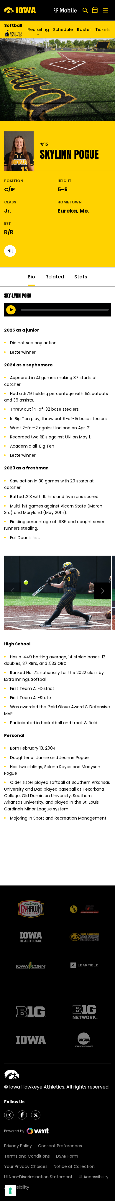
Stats (80, 276)
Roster (84, 29)
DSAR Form (67, 1156)
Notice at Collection (74, 1166)
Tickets (103, 31)
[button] (102, 590)
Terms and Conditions (27, 1156)
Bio (31, 276)
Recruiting (38, 29)
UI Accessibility (94, 1177)
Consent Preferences (60, 1146)
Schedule (63, 29)
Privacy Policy (18, 1146)
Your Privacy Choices (25, 1166)
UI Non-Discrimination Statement (38, 1177)
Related (54, 276)
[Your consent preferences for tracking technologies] (10, 1190)
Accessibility (16, 1187)
